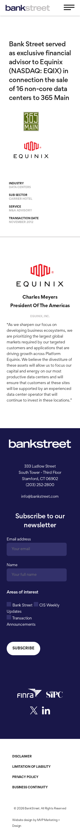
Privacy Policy (25, 777)
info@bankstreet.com (40, 497)
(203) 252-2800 (40, 485)
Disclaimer (22, 756)
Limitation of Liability (31, 767)
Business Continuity (30, 787)
